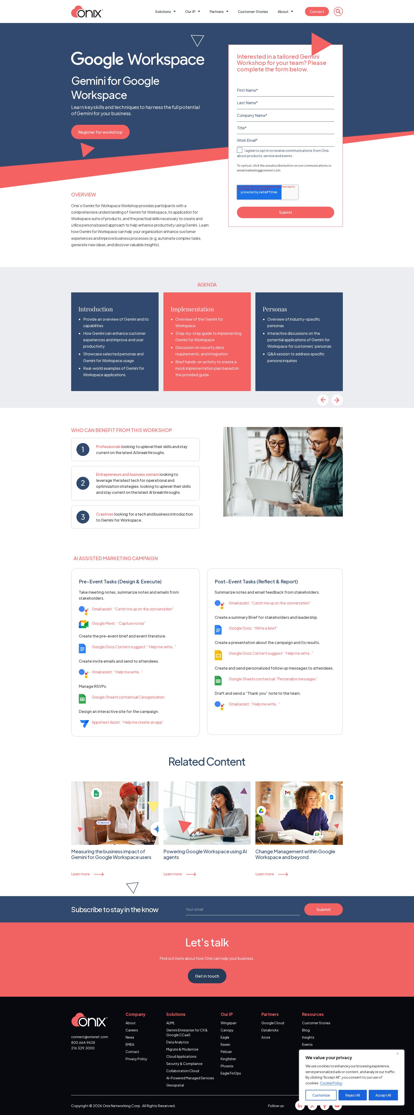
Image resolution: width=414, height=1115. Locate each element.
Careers (132, 1030)
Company (135, 1014)
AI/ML (170, 1023)
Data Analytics (177, 1042)
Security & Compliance (184, 1063)
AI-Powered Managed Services (190, 1078)
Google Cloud (272, 1023)
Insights (308, 1037)
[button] (338, 11)
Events (307, 1044)
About (283, 11)
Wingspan (228, 1023)
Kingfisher (228, 1059)
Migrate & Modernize (182, 1049)
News (130, 1037)
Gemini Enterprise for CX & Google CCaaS (187, 1032)
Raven (225, 1044)
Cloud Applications (181, 1056)
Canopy (227, 1030)
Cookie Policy (331, 1083)
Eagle (225, 1037)
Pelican (226, 1051)
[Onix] (300, 1105)
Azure (265, 1037)
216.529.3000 (83, 1048)
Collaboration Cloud (182, 1071)
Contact (317, 11)
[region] (351, 1077)
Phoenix (227, 1066)
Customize (321, 1095)
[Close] (399, 1054)
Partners (217, 11)
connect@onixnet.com (89, 1037)
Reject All (352, 1095)
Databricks (270, 1030)
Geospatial (175, 1085)
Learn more (80, 873)
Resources (313, 1014)
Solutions (163, 11)
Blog (306, 1030)
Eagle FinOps (231, 1073)
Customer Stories (253, 11)
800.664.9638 (83, 1042)
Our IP (190, 11)
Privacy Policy (136, 1059)
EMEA (130, 1044)
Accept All (383, 1095)
